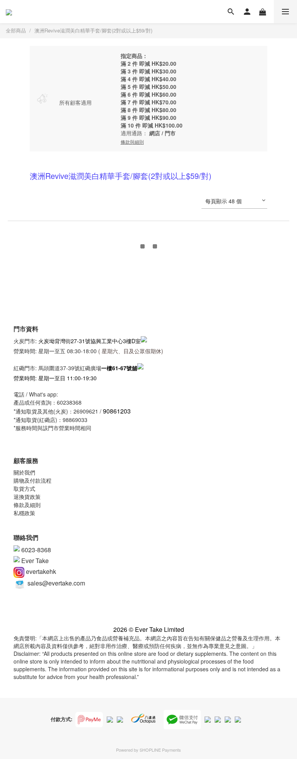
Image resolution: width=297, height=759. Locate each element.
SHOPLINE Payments (160, 750)
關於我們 (24, 472)
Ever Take (34, 560)
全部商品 (16, 30)
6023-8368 (35, 549)
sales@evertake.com (55, 583)
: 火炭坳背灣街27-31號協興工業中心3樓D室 (88, 341)
